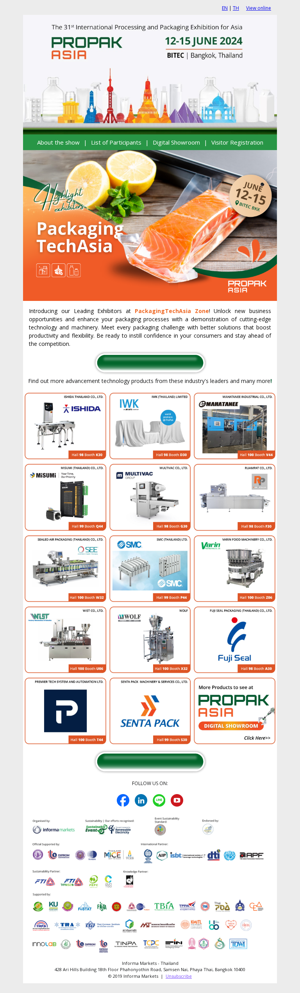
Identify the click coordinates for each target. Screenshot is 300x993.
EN (225, 8)
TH (236, 8)
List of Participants (116, 142)
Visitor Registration (237, 142)
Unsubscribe (179, 976)
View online (258, 8)
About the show (58, 142)
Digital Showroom (176, 142)
